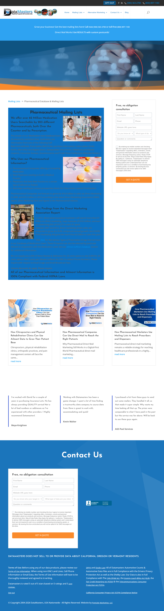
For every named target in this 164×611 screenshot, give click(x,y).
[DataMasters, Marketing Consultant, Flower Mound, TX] (99, 506)
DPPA (88, 568)
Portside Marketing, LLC (102, 603)
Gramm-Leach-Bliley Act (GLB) (137, 578)
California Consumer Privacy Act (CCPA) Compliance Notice (111, 592)
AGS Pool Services (124, 429)
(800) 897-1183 (152, 3)
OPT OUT (109, 3)
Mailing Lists (77, 12)
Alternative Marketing (96, 12)
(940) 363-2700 (134, 3)
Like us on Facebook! (103, 494)
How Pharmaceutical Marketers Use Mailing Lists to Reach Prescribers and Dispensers (133, 335)
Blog (127, 12)
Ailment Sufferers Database (78, 247)
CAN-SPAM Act (113, 578)
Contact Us (114, 12)
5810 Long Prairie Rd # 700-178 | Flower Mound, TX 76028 (124, 486)
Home (66, 12)
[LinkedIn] (122, 3)
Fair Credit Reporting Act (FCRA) (99, 581)
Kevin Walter (69, 421)
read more (16, 361)
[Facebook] (119, 3)
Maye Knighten (19, 425)
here (43, 240)
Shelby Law (100, 568)
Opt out (11, 593)
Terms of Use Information (19, 571)
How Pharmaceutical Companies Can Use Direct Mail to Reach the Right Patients (81, 335)
